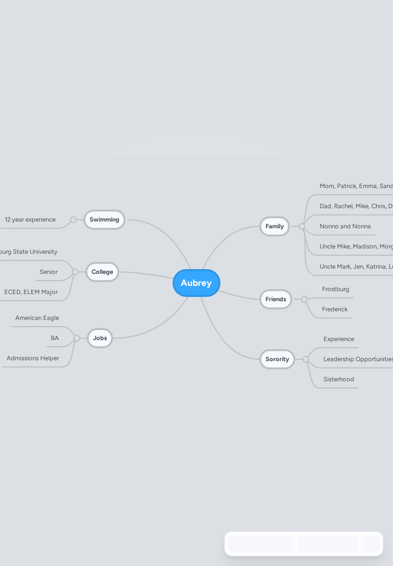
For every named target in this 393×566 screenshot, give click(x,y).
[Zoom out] (304, 544)
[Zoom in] (347, 544)
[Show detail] (370, 544)
